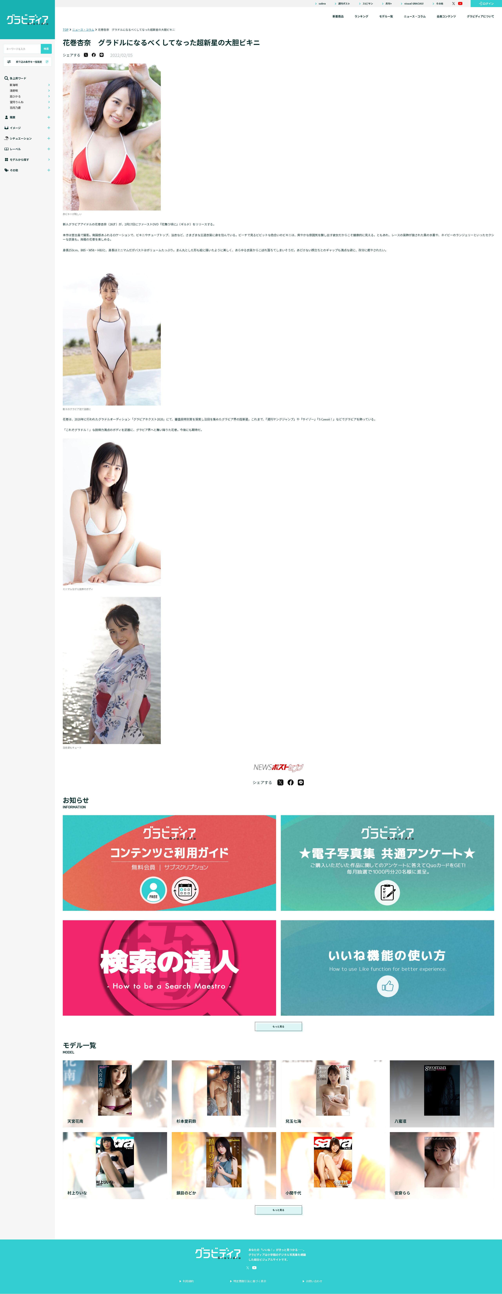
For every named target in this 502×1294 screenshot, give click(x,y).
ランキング (361, 16)
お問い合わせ (314, 1281)
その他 (439, 3)
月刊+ (389, 3)
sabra (322, 3)
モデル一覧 (386, 16)
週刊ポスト (344, 3)
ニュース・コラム (415, 16)
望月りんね (17, 102)
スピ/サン (368, 3)
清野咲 (14, 91)
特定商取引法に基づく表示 (249, 1281)
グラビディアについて (480, 16)
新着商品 (338, 16)
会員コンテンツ (446, 16)
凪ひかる (15, 96)
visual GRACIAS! (414, 3)
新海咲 (14, 85)
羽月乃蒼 (15, 108)
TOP (65, 30)
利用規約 (188, 1281)
